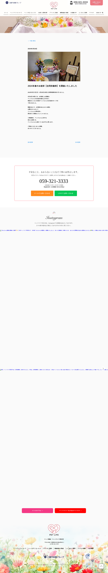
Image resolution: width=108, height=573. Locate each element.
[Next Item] (103, 368)
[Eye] (79, 2)
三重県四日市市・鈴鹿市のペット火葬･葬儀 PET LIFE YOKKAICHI (50, 564)
